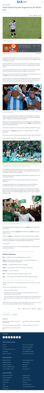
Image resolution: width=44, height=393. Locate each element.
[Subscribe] (20, 337)
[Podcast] (17, 337)
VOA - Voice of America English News (27, 47)
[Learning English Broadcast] (27, 391)
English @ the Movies (7, 362)
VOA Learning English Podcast (28, 386)
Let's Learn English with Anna (8, 366)
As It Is (4, 384)
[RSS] (14, 337)
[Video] (17, 391)
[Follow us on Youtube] (9, 337)
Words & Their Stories (27, 384)
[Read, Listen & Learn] (8, 391)
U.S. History (25, 382)
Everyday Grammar (26, 375)
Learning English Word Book (28, 351)
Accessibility (5, 351)
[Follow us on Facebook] (4, 337)
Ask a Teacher (5, 386)
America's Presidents (7, 377)
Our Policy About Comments (28, 353)
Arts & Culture (6, 5)
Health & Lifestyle (26, 377)
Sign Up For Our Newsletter (28, 344)
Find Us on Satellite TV (27, 349)
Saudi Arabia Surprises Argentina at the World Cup (29, 45)
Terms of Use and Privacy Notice (9, 349)
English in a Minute (6, 360)
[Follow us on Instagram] (12, 337)
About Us (4, 344)
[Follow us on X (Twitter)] (6, 337)
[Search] (36, 391)
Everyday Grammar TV (7, 364)
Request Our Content (7, 353)
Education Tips (5, 388)
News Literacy (25, 364)
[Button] (31, 15)
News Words (25, 366)
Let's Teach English (26, 362)
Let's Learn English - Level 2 (28, 360)
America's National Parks (8, 375)
